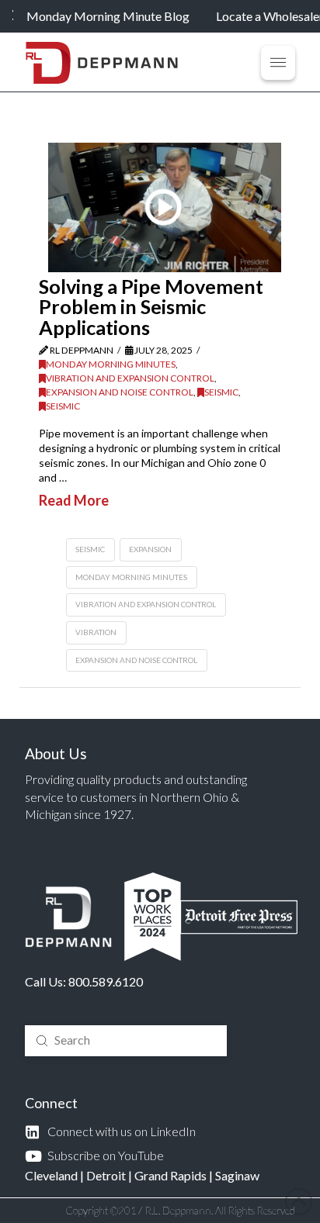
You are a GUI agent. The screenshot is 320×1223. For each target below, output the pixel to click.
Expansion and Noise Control (119, 392)
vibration (96, 632)
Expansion (150, 549)
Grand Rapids (170, 1175)
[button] (278, 63)
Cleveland (51, 1175)
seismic (90, 549)
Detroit (106, 1175)
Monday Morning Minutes (111, 364)
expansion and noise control (136, 660)
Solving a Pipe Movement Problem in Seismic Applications (151, 307)
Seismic (221, 392)
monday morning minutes (131, 577)
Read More (74, 500)
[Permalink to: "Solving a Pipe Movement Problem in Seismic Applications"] (164, 207)
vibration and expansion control (145, 604)
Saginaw (237, 1175)
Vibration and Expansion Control (130, 378)
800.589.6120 (105, 981)
